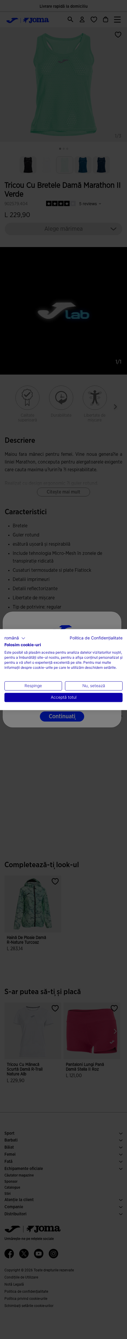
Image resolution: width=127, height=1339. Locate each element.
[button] (14, 638)
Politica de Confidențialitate (96, 638)
